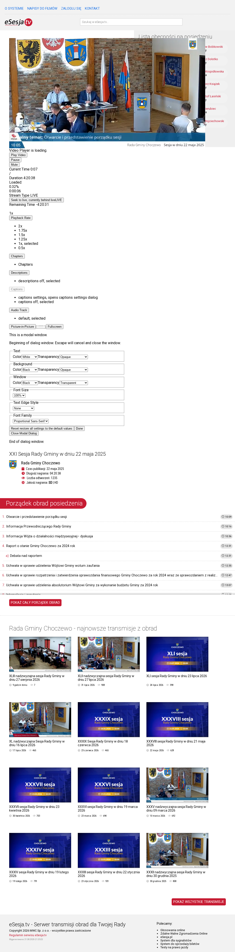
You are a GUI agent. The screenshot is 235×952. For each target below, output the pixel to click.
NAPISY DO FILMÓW (42, 9)
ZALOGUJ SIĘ (71, 9)
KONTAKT (92, 9)
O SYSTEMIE (14, 9)
